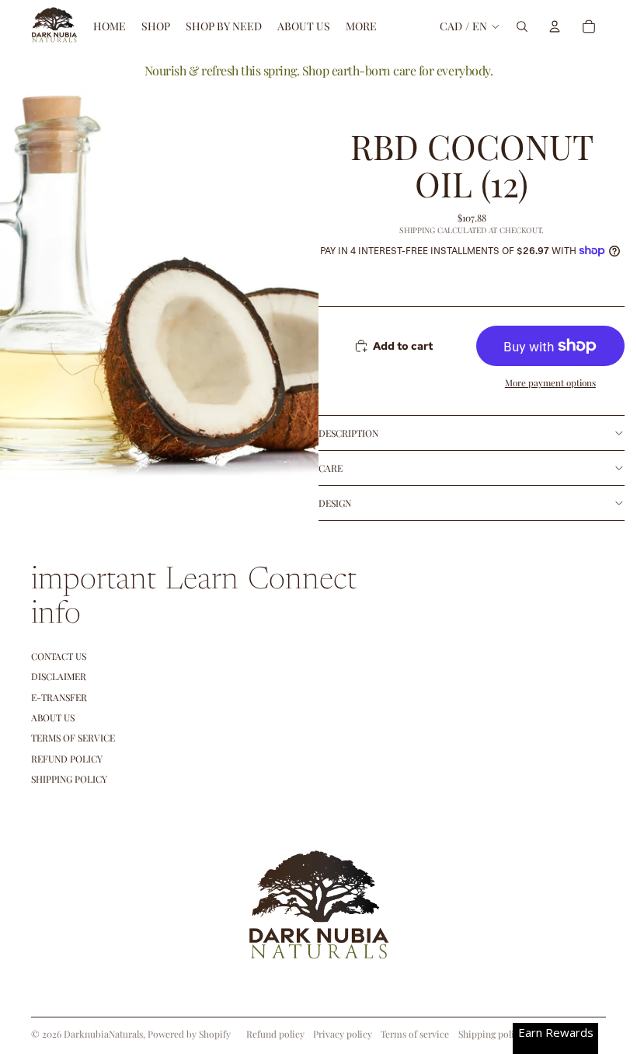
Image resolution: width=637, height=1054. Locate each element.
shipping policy (69, 779)
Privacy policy (342, 1034)
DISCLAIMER (58, 676)
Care (330, 468)
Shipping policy (491, 1034)
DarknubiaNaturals (103, 1034)
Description (348, 433)
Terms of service (415, 1034)
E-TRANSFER (59, 697)
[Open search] (522, 26)
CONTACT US (58, 656)
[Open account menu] (555, 26)
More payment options (550, 382)
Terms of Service (73, 737)
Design (334, 503)
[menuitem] (361, 26)
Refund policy (67, 758)
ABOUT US (53, 717)
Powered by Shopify (189, 1034)
